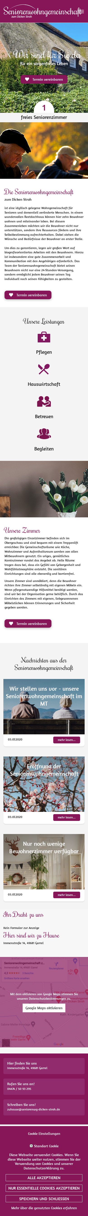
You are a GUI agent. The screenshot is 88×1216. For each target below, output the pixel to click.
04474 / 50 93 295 (19, 1089)
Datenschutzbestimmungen (47, 999)
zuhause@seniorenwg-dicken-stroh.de (33, 1109)
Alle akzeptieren (44, 1177)
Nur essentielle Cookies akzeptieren (44, 1188)
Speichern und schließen (44, 1198)
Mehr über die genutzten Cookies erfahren (44, 1208)
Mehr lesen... (67, 740)
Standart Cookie (46, 1146)
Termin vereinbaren (31, 295)
